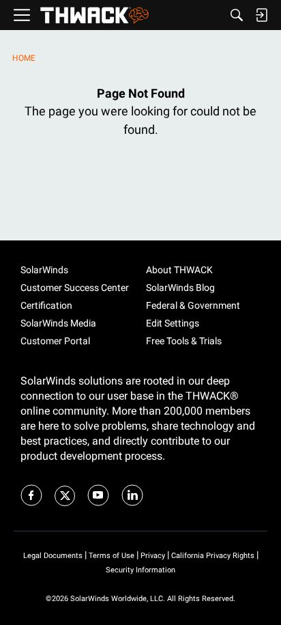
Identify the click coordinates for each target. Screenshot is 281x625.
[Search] (236, 15)
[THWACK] (94, 15)
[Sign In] (261, 15)
